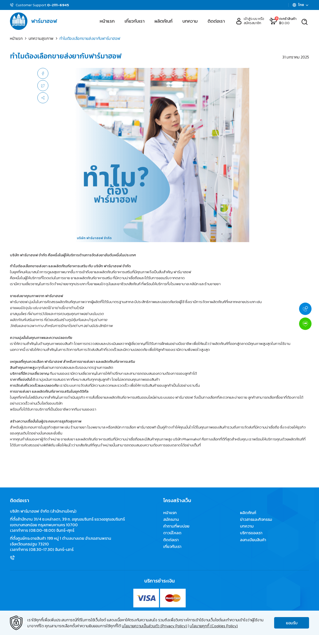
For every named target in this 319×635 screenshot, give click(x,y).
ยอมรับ (292, 623)
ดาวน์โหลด (172, 533)
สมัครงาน (171, 519)
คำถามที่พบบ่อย (176, 526)
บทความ (190, 21)
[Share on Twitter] (42, 85)
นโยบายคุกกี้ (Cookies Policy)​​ (214, 626)
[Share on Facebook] (42, 73)
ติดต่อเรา (216, 21)
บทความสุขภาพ (41, 38)
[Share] (42, 97)
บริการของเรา (251, 533)
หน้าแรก (107, 21)
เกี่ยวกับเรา (135, 21)
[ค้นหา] (304, 21)
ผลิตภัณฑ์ (163, 21)
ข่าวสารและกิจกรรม (256, 519)
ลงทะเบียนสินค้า (253, 540)
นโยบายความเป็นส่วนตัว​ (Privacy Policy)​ (154, 626)
